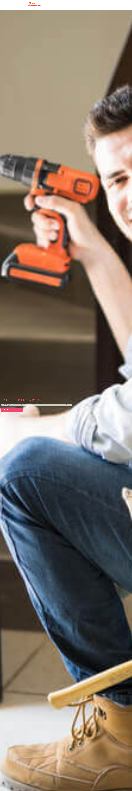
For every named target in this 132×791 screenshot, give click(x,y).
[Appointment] (37, 4)
